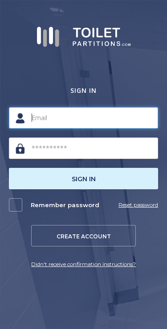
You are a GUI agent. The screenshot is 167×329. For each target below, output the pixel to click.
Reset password (138, 204)
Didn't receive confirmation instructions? (83, 264)
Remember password (65, 204)
